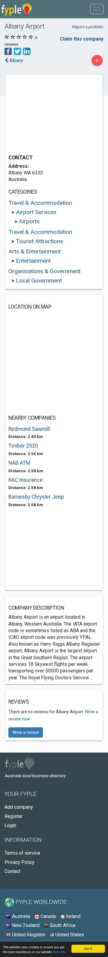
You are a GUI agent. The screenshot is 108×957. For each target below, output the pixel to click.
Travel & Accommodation (40, 202)
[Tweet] (17, 51)
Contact (12, 871)
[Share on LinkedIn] (26, 51)
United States (69, 934)
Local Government (39, 280)
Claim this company (82, 39)
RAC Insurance (25, 480)
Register (13, 816)
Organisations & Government (44, 271)
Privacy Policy (19, 862)
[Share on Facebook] (8, 51)
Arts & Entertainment (34, 251)
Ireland (72, 916)
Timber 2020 (23, 446)
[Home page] (16, 9)
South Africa (62, 925)
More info (59, 951)
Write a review (25, 732)
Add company (18, 807)
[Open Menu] (97, 9)
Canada (47, 916)
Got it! (88, 948)
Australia (20, 916)
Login (10, 825)
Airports (29, 221)
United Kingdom (28, 934)
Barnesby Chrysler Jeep (36, 497)
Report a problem (88, 26)
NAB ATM (19, 463)
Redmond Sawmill (29, 429)
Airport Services (36, 212)
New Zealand (25, 925)
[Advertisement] (53, 115)
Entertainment (33, 260)
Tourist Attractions (39, 241)
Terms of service (22, 853)
